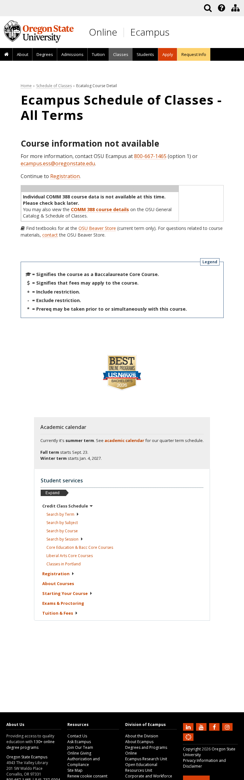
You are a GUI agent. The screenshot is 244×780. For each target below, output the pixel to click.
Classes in (63, 564)
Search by (60, 514)
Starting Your (65, 593)
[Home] (6, 54)
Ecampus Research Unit (146, 759)
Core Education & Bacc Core (79, 547)
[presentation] (221, 8)
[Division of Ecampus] (235, 8)
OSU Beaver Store (97, 228)
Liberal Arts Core (69, 555)
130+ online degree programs (30, 744)
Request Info (193, 54)
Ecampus (149, 31)
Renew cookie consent (87, 776)
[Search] (208, 8)
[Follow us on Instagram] (228, 726)
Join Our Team (80, 747)
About (22, 54)
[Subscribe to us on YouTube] (202, 726)
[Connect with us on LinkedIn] (189, 726)
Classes (120, 54)
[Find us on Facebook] (215, 726)
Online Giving (79, 753)
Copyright (192, 749)
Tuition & (57, 613)
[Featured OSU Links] (221, 8)
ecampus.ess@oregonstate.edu (58, 163)
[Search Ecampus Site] (208, 8)
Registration (65, 176)
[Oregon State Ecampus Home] (125, 32)
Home (26, 85)
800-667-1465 (150, 156)
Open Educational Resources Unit (141, 767)
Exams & (63, 603)
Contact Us (77, 736)
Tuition (98, 54)
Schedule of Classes (54, 85)
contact (50, 235)
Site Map (75, 770)
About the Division (141, 736)
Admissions (72, 54)
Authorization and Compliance (83, 761)
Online (103, 31)
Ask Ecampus (79, 741)
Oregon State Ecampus (26, 757)
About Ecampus (139, 741)
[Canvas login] (188, 742)
